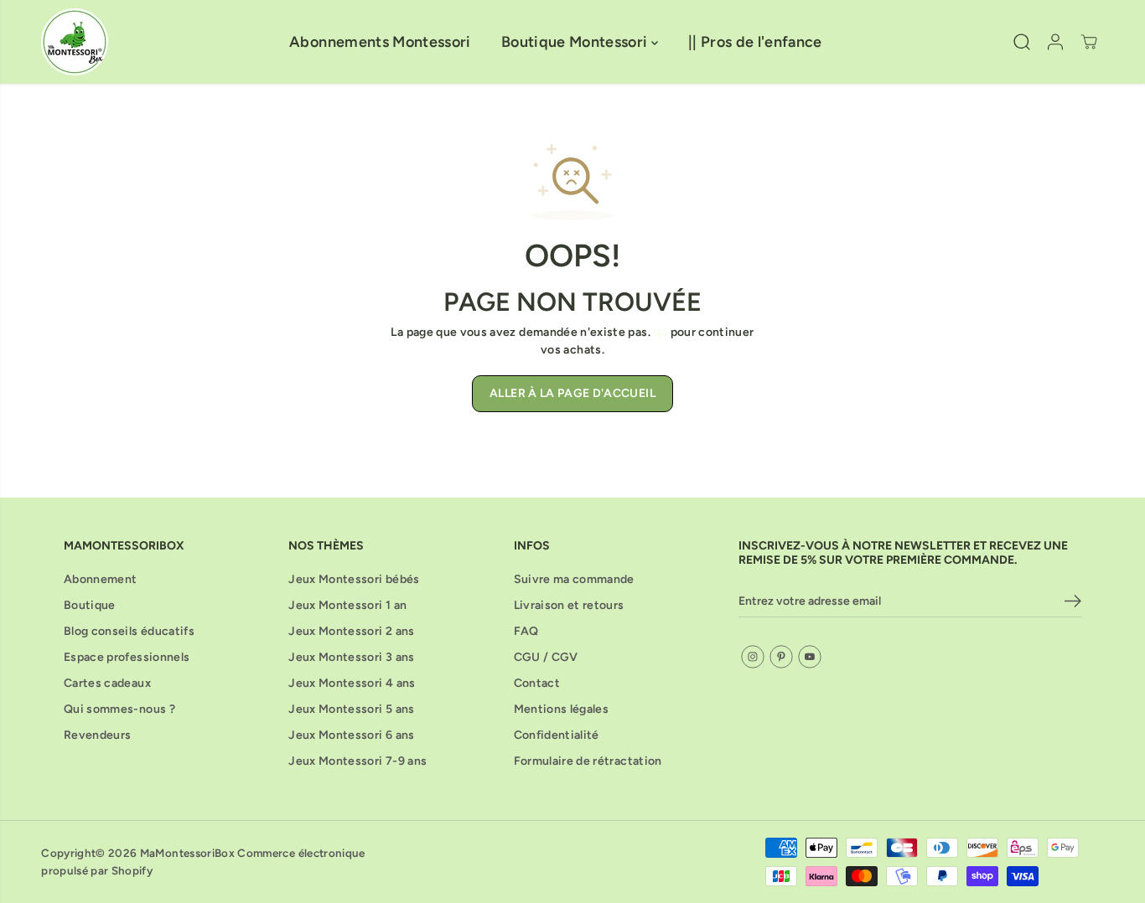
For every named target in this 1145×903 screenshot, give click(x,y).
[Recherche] (1022, 42)
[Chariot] (1089, 42)
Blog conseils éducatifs (129, 631)
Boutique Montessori (576, 42)
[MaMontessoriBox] (74, 42)
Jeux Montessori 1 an (347, 605)
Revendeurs (98, 735)
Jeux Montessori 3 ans (351, 657)
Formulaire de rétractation (588, 761)
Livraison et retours (569, 605)
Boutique (90, 605)
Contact (537, 683)
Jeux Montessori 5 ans (351, 709)
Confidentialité (556, 735)
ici (660, 332)
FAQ (526, 631)
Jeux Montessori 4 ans (351, 683)
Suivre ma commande (574, 579)
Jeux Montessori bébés (353, 579)
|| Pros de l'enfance (755, 42)
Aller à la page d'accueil (572, 393)
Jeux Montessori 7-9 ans (357, 761)
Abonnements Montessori (380, 42)
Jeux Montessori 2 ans (351, 631)
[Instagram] (752, 656)
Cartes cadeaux (107, 683)
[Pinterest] (781, 656)
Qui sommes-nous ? (119, 709)
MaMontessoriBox (187, 852)
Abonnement (100, 579)
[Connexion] (1055, 42)
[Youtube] (809, 656)
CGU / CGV (546, 657)
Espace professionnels (126, 657)
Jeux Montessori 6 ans (351, 735)
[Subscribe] (1073, 604)
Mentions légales (561, 709)
